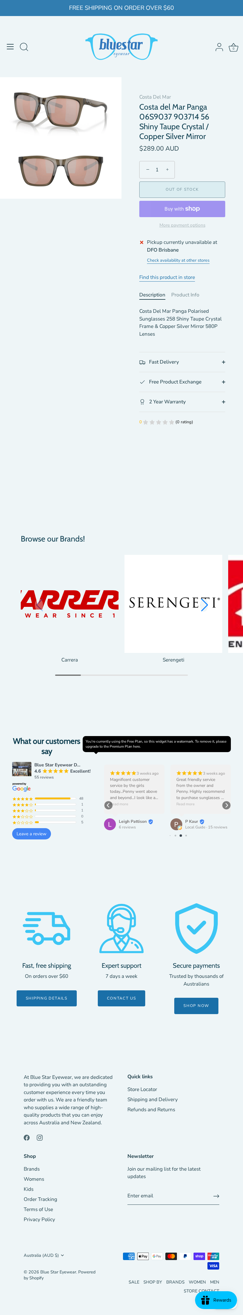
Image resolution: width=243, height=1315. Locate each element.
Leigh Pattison (133, 821)
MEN (214, 1282)
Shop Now (196, 1005)
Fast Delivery (163, 362)
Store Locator (142, 1089)
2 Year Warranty (167, 401)
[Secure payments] (196, 928)
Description (152, 294)
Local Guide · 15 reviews (206, 827)
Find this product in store (167, 277)
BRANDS (175, 1282)
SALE (134, 1282)
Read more (119, 804)
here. (137, 746)
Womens (34, 1179)
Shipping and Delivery (152, 1099)
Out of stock (182, 189)
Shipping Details (47, 998)
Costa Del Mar (155, 97)
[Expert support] (121, 928)
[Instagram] (40, 1137)
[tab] (155, 295)
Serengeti (173, 659)
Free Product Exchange (175, 381)
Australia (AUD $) (41, 1255)
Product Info (185, 294)
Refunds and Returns (151, 1109)
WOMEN (197, 1282)
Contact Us (121, 998)
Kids (28, 1189)
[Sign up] (216, 1196)
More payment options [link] (182, 225)
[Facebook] (27, 1137)
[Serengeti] (173, 604)
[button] (204, 605)
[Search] (24, 47)
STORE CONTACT (201, 1291)
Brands (32, 1169)
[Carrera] (70, 604)
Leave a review (32, 834)
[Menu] (10, 46)
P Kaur (191, 821)
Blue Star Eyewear (58, 1272)
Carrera (69, 659)
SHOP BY (152, 1282)
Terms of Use (38, 1209)
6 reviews (127, 827)
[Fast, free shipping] (46, 928)
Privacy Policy (39, 1219)
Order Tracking (40, 1199)
